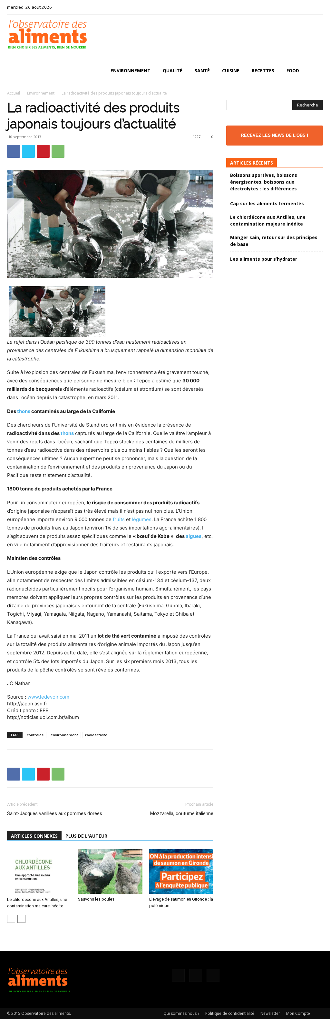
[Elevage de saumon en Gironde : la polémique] (181, 871)
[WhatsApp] (58, 151)
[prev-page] (11, 919)
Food (292, 70)
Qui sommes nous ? (181, 1013)
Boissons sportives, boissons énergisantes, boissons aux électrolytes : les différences (263, 182)
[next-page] (21, 919)
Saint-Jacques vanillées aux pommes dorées (54, 813)
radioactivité (96, 734)
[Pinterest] (43, 151)
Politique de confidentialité (229, 1013)
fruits (119, 519)
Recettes (263, 70)
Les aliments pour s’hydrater (263, 259)
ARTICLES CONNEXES (34, 836)
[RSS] (307, 7)
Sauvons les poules (96, 899)
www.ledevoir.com (48, 697)
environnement (64, 734)
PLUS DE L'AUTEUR (86, 836)
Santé (202, 70)
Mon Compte (298, 1013)
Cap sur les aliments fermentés (267, 203)
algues (193, 536)
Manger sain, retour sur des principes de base (273, 240)
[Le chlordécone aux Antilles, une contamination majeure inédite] (39, 871)
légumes (141, 519)
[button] (315, 71)
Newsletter (270, 1013)
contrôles (35, 734)
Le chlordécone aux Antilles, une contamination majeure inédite (268, 220)
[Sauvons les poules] (110, 871)
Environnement (130, 70)
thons (23, 411)
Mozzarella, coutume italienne (181, 813)
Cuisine (230, 70)
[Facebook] (297, 7)
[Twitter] (318, 7)
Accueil (13, 93)
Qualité (172, 70)
